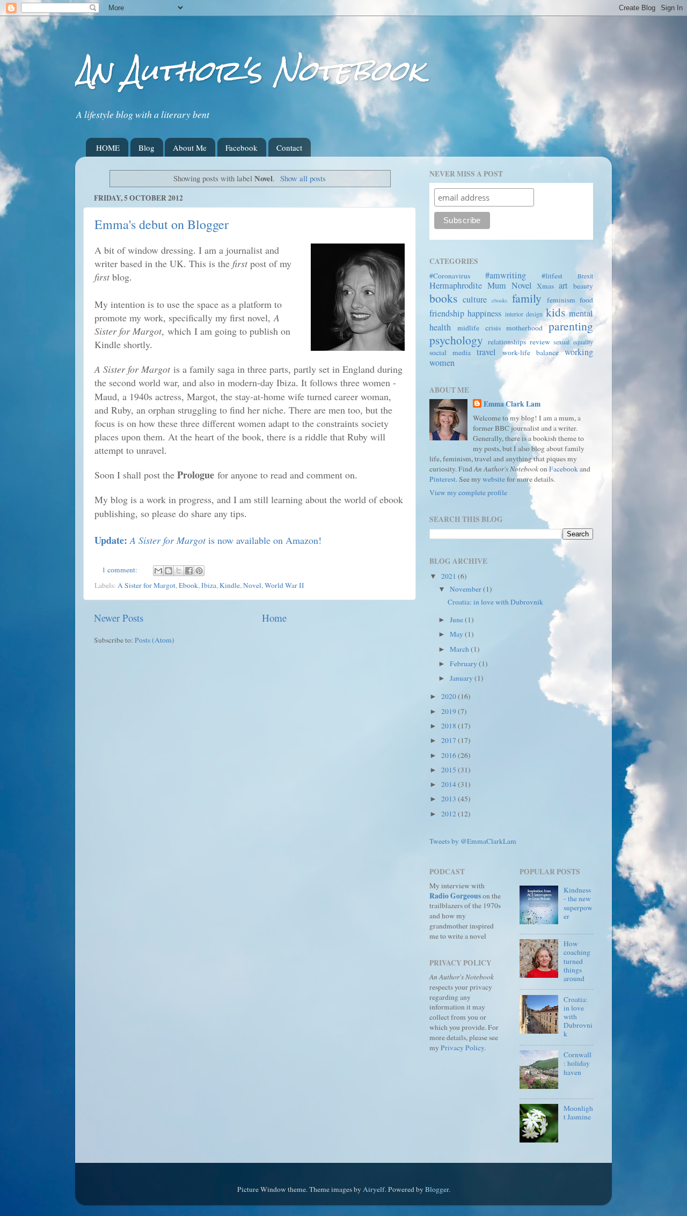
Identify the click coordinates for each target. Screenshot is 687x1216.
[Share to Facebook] (189, 570)
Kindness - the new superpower (578, 903)
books (443, 298)
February (464, 663)
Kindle (230, 585)
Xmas (545, 286)
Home (274, 617)
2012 (449, 814)
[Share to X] (178, 570)
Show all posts (303, 178)
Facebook (241, 147)
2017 (449, 740)
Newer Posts (118, 617)
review (540, 342)
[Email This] (158, 570)
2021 (449, 576)
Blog (146, 147)
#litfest (552, 276)
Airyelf (374, 1189)
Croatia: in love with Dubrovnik (495, 602)
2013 (449, 799)
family (527, 298)
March (460, 649)
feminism (561, 300)
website (494, 479)
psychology (456, 340)
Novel (252, 585)
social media (450, 352)
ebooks (499, 300)
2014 (449, 784)
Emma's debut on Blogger (161, 224)
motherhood (524, 328)
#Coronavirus (449, 276)
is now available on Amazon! (207, 540)
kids (555, 312)
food (586, 300)
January (462, 678)
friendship (446, 313)
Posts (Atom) (154, 640)
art (563, 285)
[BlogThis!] (168, 570)
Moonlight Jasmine (578, 1112)
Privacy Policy (462, 1047)
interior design (524, 313)
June (457, 619)
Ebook (188, 585)
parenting (571, 326)
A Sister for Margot (147, 585)
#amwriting (505, 275)
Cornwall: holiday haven (577, 1063)
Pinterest (442, 479)
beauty (583, 286)
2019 (449, 711)
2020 (449, 696)
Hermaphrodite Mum (467, 285)
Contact (289, 147)
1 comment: (120, 569)
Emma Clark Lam (512, 404)
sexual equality (573, 341)
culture (475, 299)
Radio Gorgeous (455, 895)
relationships (507, 342)
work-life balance (530, 352)
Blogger (437, 1189)
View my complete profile (468, 492)
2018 (449, 726)
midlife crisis (479, 328)
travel (486, 352)
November (466, 589)
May (457, 634)
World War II (284, 585)
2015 (449, 770)
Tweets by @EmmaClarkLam (472, 841)
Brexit (585, 275)
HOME (108, 147)
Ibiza (208, 585)
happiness (484, 313)
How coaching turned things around (577, 961)
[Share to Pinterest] (199, 570)
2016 (449, 755)
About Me (190, 147)
